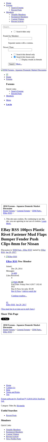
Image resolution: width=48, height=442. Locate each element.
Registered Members (19, 17)
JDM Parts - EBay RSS (22, 250)
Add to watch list (29, 291)
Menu (8, 100)
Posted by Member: (11, 36)
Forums (9, 5)
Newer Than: (8, 47)
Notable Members (18, 14)
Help (8, 390)
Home (8, 3)
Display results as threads (31, 59)
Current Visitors (17, 19)
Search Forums (17, 8)
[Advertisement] (24, 131)
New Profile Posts (13, 439)
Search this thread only (25, 54)
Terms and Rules (13, 392)
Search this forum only (25, 57)
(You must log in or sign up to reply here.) (18, 309)
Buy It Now (16, 291)
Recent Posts (16, 10)
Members (10, 12)
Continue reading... (19, 296)
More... (19, 64)
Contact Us (10, 388)
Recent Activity (17, 21)
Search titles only (23, 32)
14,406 (14, 273)
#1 (7, 302)
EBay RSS (11, 261)
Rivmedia (21, 406)
